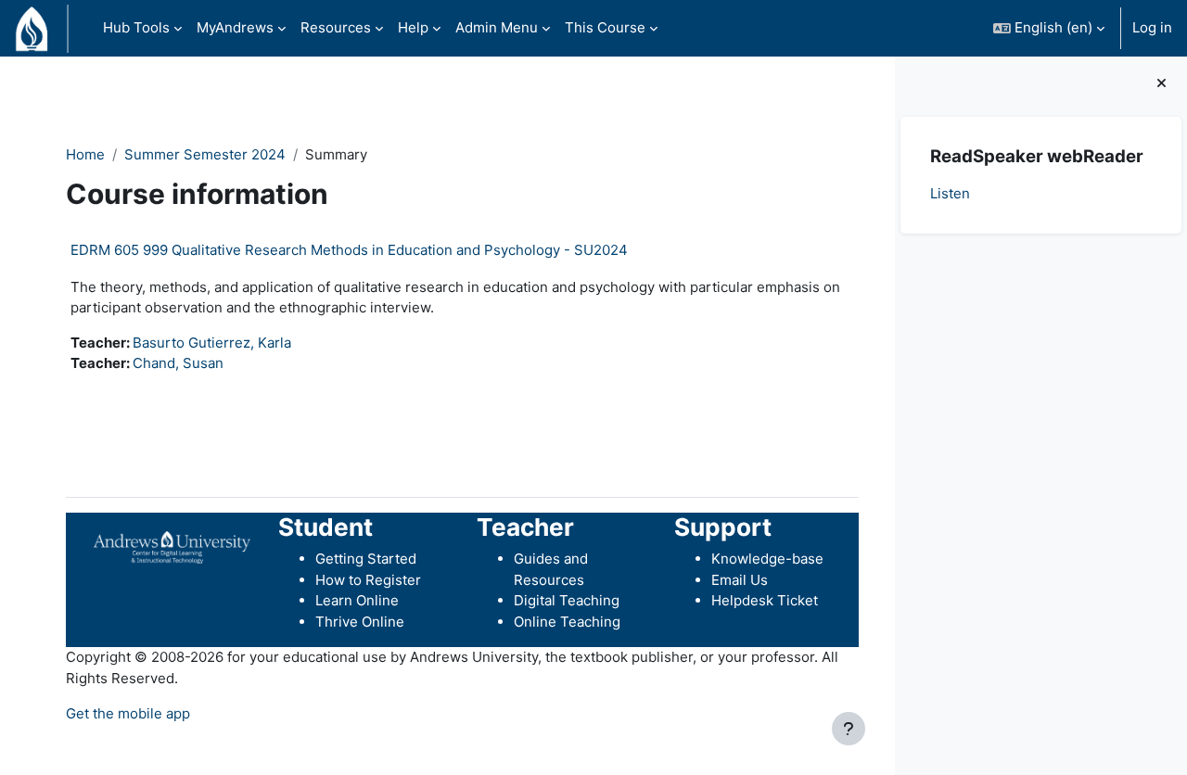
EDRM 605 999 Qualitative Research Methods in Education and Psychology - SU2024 (349, 250)
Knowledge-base (767, 558)
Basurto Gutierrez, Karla (212, 342)
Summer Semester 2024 (205, 154)
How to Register (368, 580)
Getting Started (365, 558)
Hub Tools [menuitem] (136, 27)
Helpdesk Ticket (764, 600)
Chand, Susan (178, 363)
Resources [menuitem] (335, 27)
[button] (1049, 28)
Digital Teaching (566, 600)
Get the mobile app (128, 713)
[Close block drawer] (1161, 84)
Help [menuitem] (413, 27)
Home (85, 154)
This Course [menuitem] (605, 27)
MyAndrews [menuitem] (235, 27)
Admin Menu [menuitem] (496, 27)
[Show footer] (848, 728)
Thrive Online (359, 621)
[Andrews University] (172, 545)
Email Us (739, 580)
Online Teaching (567, 621)
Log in (1152, 27)
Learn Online (357, 600)
